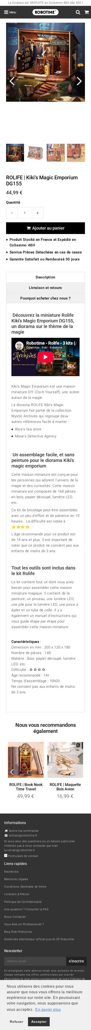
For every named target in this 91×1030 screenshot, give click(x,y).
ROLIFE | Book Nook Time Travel (25, 786)
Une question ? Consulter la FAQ (26, 909)
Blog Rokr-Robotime (18, 931)
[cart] (87, 12)
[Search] (78, 12)
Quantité (13, 202)
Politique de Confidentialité (23, 902)
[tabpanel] (15, 153)
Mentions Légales (16, 879)
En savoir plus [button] (48, 1010)
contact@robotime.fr (23, 835)
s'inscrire (76, 961)
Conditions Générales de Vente (25, 886)
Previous (11, 80)
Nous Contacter (15, 916)
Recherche (11, 871)
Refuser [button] (16, 1021)
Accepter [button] (39, 1021)
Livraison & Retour (16, 894)
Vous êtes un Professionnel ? (24, 924)
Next (79, 80)
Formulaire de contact (22, 856)
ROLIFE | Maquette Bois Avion (65, 786)
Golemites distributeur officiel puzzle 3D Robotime (39, 939)
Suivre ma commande (24, 830)
